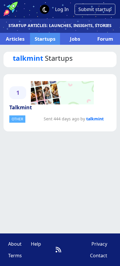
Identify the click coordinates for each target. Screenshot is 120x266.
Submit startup (95, 9)
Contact (98, 255)
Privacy (99, 244)
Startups (45, 38)
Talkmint (20, 107)
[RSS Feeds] (58, 249)
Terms (15, 255)
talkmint (95, 119)
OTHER (17, 119)
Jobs (75, 38)
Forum (105, 38)
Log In (62, 9)
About (15, 244)
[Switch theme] (44, 9)
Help (36, 244)
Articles (15, 38)
